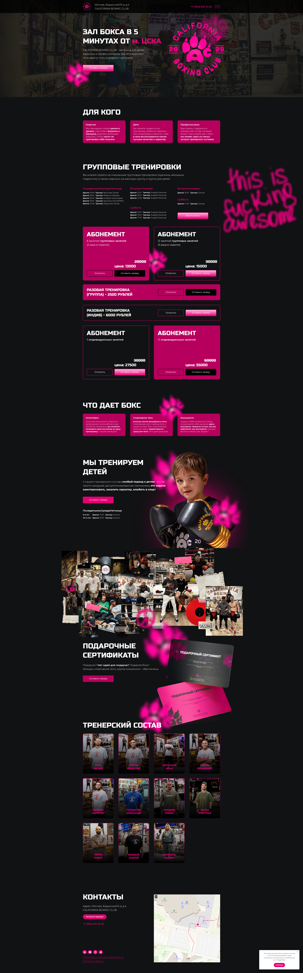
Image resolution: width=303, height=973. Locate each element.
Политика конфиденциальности (103, 957)
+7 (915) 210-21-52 (201, 6)
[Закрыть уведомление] (297, 952)
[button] (98, 68)
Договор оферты (93, 961)
